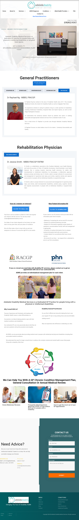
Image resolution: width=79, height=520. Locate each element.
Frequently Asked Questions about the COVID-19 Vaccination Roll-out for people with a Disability (39, 407)
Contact (40, 508)
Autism (59, 504)
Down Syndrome (62, 506)
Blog (40, 506)
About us (41, 502)
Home (40, 499)
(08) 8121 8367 (21, 460)
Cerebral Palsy (61, 502)
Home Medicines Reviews (11, 405)
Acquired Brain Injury (63, 499)
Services (41, 504)
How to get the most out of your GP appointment (65, 405)
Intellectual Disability (63, 508)
